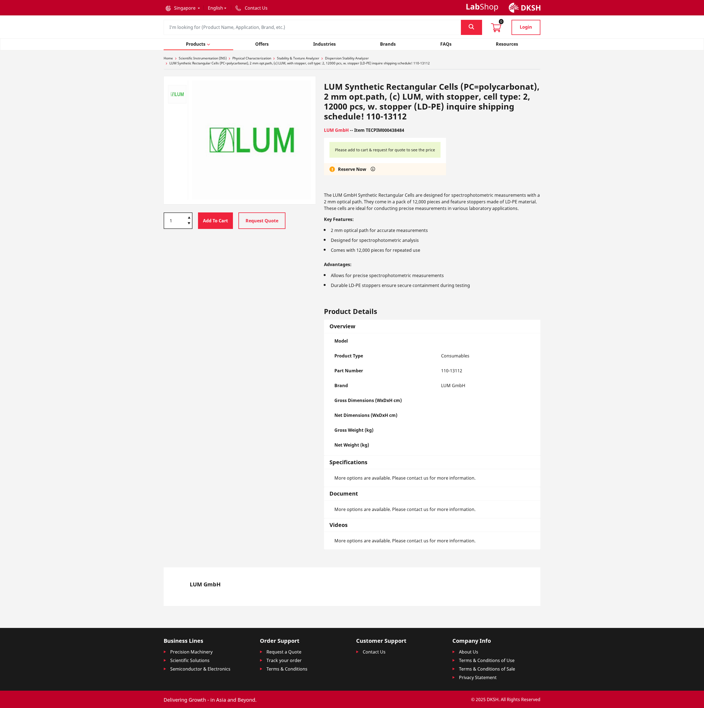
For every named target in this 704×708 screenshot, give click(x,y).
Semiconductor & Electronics (200, 669)
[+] (189, 217)
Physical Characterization (251, 58)
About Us (468, 652)
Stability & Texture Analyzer (298, 58)
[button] (183, 8)
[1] (189, 224)
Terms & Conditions (286, 669)
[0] (496, 29)
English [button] (215, 8)
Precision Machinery (191, 652)
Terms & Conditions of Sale (487, 669)
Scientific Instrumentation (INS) (203, 58)
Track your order (284, 660)
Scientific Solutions (190, 660)
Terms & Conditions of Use (487, 660)
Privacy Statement (478, 677)
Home (168, 58)
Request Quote (262, 221)
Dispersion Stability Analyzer (347, 58)
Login (526, 27)
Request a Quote (283, 652)
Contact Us (374, 652)
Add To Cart (215, 221)
